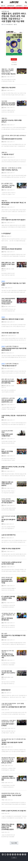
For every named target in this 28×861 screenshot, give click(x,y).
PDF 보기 (14, 59)
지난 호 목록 (14, 843)
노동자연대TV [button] (19, 5)
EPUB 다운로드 (14, 64)
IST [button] (26, 5)
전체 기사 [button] (3, 5)
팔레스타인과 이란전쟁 (19, 8)
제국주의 (2, 8)
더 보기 (14, 857)
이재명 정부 (11, 8)
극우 (7, 8)
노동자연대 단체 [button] (10, 5)
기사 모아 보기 (14, 62)
